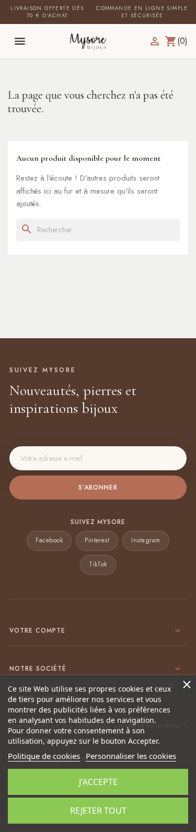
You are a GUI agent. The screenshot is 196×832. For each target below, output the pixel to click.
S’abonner (98, 487)
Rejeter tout (98, 810)
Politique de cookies (44, 756)
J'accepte (98, 782)
